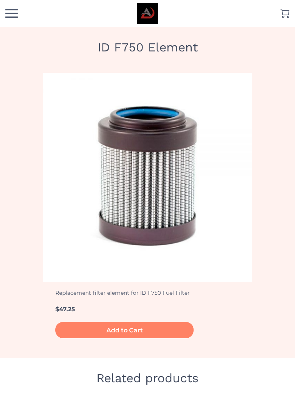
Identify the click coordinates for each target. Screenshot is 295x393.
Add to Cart (124, 330)
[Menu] (11, 13)
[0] (285, 13)
